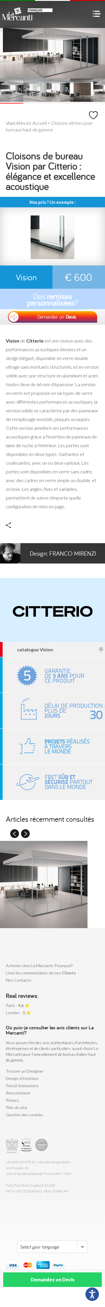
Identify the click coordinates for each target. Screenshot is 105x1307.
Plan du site (16, 1107)
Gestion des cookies (24, 1114)
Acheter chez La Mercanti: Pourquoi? (39, 965)
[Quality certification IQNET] (41, 1146)
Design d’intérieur (22, 1078)
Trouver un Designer (24, 1071)
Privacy (12, 1100)
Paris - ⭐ (17, 1005)
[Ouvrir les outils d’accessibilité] (92, 1294)
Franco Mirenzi (63, 553)
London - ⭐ (18, 1012)
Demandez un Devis (53, 1279)
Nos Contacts (18, 980)
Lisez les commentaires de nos (41, 972)
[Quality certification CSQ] (27, 1146)
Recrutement (18, 1092)
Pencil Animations (22, 1085)
